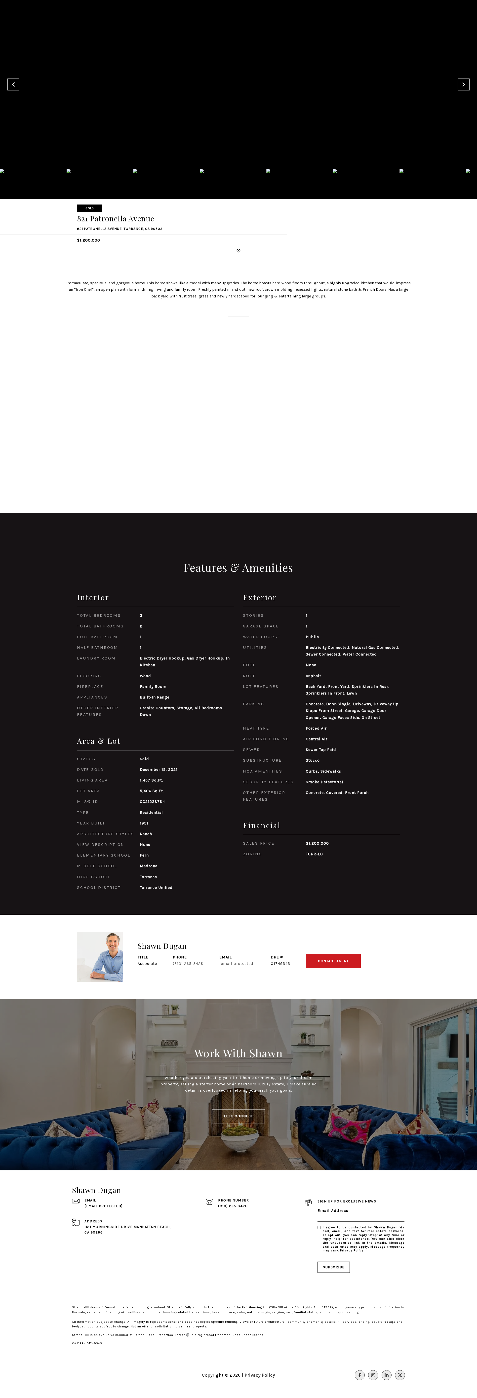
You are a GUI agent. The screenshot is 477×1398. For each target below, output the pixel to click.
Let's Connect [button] (238, 1116)
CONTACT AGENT (333, 961)
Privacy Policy (352, 1250)
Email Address (333, 1210)
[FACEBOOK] (360, 1375)
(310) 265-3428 (188, 963)
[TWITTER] (400, 1375)
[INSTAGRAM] (373, 1375)
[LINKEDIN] (387, 1375)
